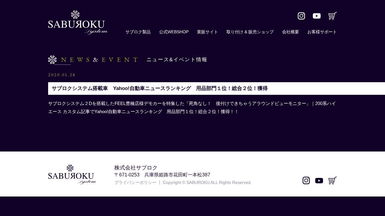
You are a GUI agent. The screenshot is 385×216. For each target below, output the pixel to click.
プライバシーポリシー (135, 182)
